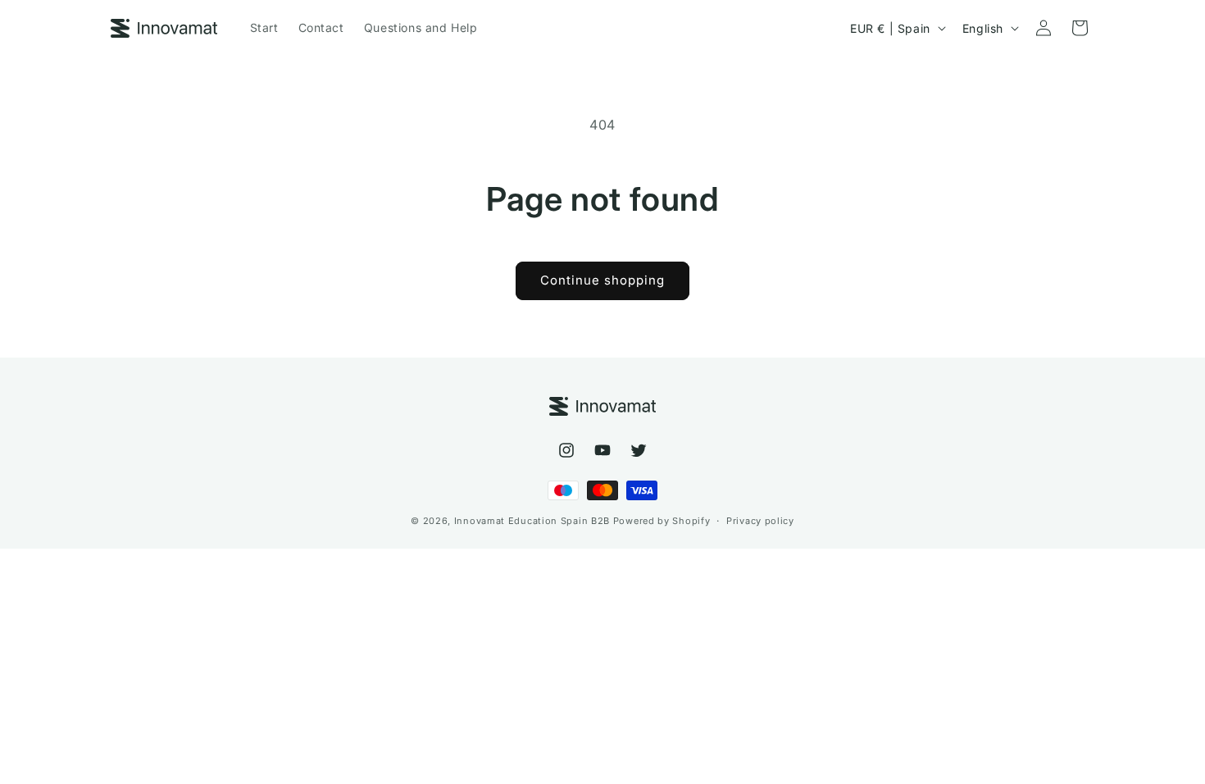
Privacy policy (760, 520)
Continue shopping (602, 280)
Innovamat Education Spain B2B (532, 520)
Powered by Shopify (662, 520)
